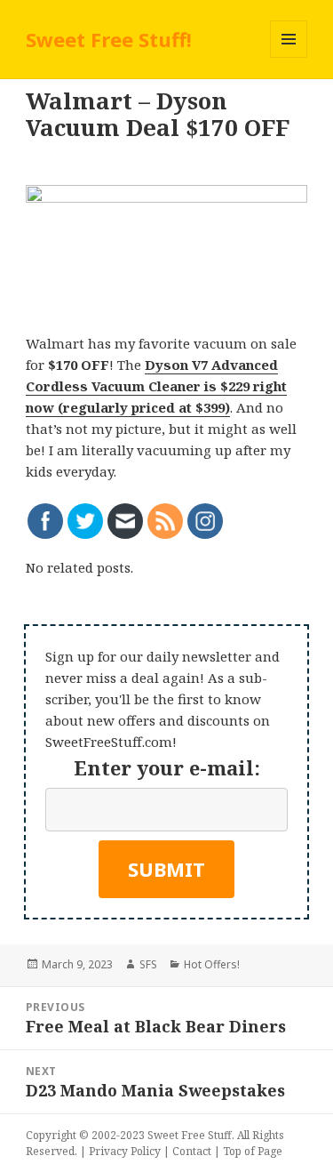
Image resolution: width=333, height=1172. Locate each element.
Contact (191, 1151)
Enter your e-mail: (167, 767)
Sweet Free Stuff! (109, 39)
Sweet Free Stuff (189, 1135)
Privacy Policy (125, 1151)
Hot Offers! (212, 964)
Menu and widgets (289, 57)
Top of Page (252, 1151)
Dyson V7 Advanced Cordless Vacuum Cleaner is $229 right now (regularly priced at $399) (156, 386)
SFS (148, 964)
